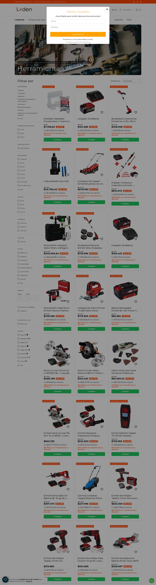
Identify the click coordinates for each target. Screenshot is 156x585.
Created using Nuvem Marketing (78, 42)
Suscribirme (78, 34)
